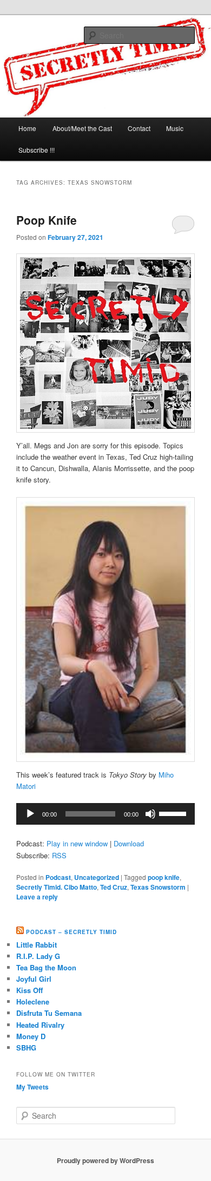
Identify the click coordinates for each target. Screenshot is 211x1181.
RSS (59, 855)
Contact (139, 128)
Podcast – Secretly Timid (71, 932)
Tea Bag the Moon (46, 967)
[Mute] (150, 813)
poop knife (164, 877)
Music (174, 128)
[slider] (174, 813)
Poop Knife (46, 220)
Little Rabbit (36, 944)
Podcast (58, 877)
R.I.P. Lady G (38, 956)
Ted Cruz (113, 887)
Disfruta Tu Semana (49, 1013)
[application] (105, 814)
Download (129, 843)
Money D (30, 1036)
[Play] (30, 813)
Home (27, 128)
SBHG (26, 1047)
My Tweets (32, 1087)
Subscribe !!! (36, 149)
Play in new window (77, 843)
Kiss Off (29, 990)
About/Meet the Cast (82, 128)
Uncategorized (96, 877)
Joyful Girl (33, 979)
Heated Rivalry (40, 1025)
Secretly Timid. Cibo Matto (56, 887)
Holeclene (32, 1001)
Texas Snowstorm (158, 887)
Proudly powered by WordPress (105, 1160)
